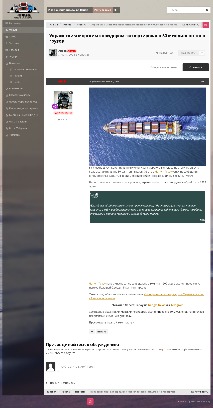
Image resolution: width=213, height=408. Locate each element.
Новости (83, 54)
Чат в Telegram (17, 121)
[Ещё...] (203, 82)
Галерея (14, 49)
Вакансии (14, 63)
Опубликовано (104, 81)
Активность (15, 88)
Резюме (17, 75)
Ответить (195, 67)
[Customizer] (116, 10)
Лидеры (13, 56)
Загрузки (13, 43)
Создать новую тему (163, 67)
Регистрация (102, 9)
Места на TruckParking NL (23, 114)
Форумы (13, 29)
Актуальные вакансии (25, 69)
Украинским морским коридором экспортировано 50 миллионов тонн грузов (154, 311)
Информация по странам (23, 108)
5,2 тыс (64, 119)
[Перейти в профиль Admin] (53, 52)
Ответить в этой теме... (79, 366)
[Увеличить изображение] (147, 126)
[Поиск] (207, 10)
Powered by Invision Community (194, 401)
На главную (15, 23)
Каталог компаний (19, 95)
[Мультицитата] (92, 331)
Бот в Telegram (17, 128)
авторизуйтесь (161, 349)
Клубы (12, 36)
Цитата (101, 331)
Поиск (16, 81)
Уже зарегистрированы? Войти (68, 9)
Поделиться (165, 52)
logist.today (124, 316)
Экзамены (14, 134)
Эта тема (194, 9)
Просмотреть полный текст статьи (111, 322)
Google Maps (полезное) (22, 101)
